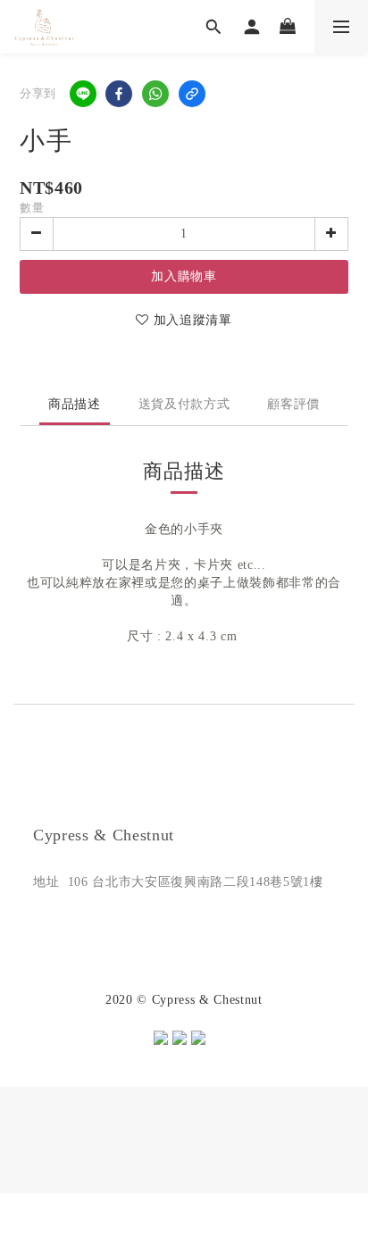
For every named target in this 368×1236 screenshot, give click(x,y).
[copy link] (192, 93)
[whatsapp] (155, 93)
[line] (83, 93)
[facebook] (118, 93)
